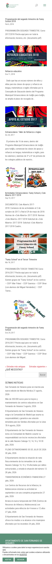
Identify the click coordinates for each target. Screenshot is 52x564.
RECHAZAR (20, 560)
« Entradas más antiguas (15, 366)
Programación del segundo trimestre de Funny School (24, 328)
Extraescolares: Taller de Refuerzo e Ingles (23, 132)
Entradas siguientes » (38, 366)
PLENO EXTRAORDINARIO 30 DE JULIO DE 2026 (25, 449)
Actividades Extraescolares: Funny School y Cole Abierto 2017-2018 (25, 194)
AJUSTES (23, 555)
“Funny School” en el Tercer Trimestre (21, 259)
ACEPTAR (8, 560)
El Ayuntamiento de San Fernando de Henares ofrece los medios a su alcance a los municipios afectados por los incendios (25, 520)
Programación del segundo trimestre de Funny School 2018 (24, 20)
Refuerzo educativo (13, 71)
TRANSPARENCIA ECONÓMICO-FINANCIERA (24, 477)
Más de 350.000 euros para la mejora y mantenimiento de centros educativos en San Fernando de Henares (24, 403)
